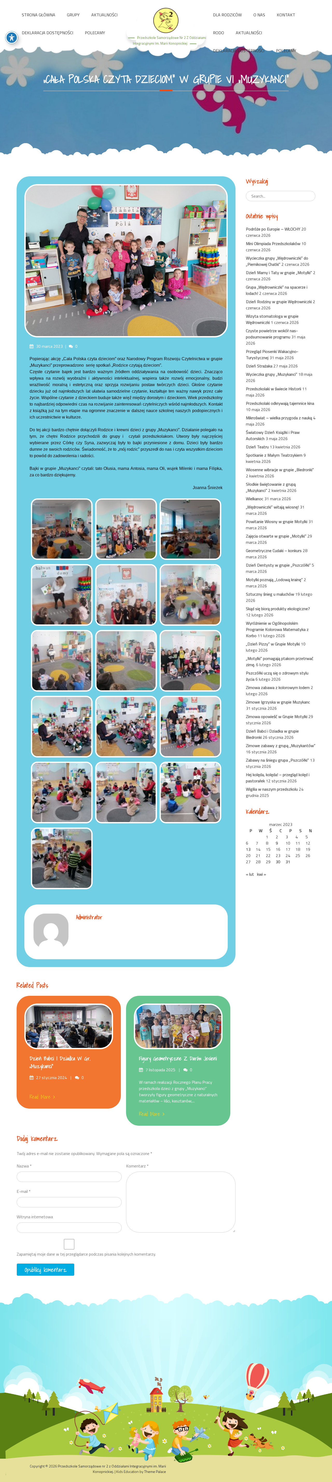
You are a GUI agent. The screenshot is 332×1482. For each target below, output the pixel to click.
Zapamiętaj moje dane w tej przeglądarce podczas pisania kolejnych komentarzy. (86, 1254)
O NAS (259, 15)
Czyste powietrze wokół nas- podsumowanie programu (272, 334)
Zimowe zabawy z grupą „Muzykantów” (280, 745)
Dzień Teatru (257, 447)
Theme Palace (155, 1471)
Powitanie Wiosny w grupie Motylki (276, 521)
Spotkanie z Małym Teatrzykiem (274, 455)
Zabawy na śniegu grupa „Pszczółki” (277, 760)
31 (288, 862)
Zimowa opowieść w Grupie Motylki (276, 716)
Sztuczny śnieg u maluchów (270, 594)
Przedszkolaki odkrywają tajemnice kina (280, 403)
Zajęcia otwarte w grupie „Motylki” (276, 536)
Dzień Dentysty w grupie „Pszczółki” (278, 565)
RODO (218, 33)
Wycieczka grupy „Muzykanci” (271, 374)
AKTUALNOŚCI (104, 15)
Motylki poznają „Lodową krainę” (274, 579)
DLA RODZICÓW (227, 15)
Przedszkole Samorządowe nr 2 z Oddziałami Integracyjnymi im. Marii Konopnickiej (112, 1468)
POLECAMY (95, 33)
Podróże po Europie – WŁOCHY (273, 229)
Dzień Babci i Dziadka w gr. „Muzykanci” (60, 1062)
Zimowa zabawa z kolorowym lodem (278, 687)
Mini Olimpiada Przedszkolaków (273, 243)
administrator (89, 917)
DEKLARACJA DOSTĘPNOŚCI (47, 33)
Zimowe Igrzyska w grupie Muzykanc (278, 702)
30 (278, 862)
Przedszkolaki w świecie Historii (273, 389)
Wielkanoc (254, 499)
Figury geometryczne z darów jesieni (178, 1058)
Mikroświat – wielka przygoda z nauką (279, 418)
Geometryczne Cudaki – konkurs (274, 550)
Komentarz (137, 1166)
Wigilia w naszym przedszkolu (272, 789)
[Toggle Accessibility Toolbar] (11, 37)
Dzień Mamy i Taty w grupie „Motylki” (279, 272)
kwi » (261, 874)
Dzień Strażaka (259, 366)
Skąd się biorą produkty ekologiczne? (278, 609)
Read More (40, 1097)
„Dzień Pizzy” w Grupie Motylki (273, 644)
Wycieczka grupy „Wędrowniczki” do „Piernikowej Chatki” (277, 261)
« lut (250, 874)
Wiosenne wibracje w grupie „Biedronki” (280, 470)
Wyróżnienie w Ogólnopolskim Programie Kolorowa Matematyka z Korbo (277, 629)
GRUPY (73, 15)
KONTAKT (286, 15)
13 (248, 849)
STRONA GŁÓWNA (38, 15)
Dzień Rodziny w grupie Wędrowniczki (279, 301)
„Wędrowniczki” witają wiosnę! (272, 507)
